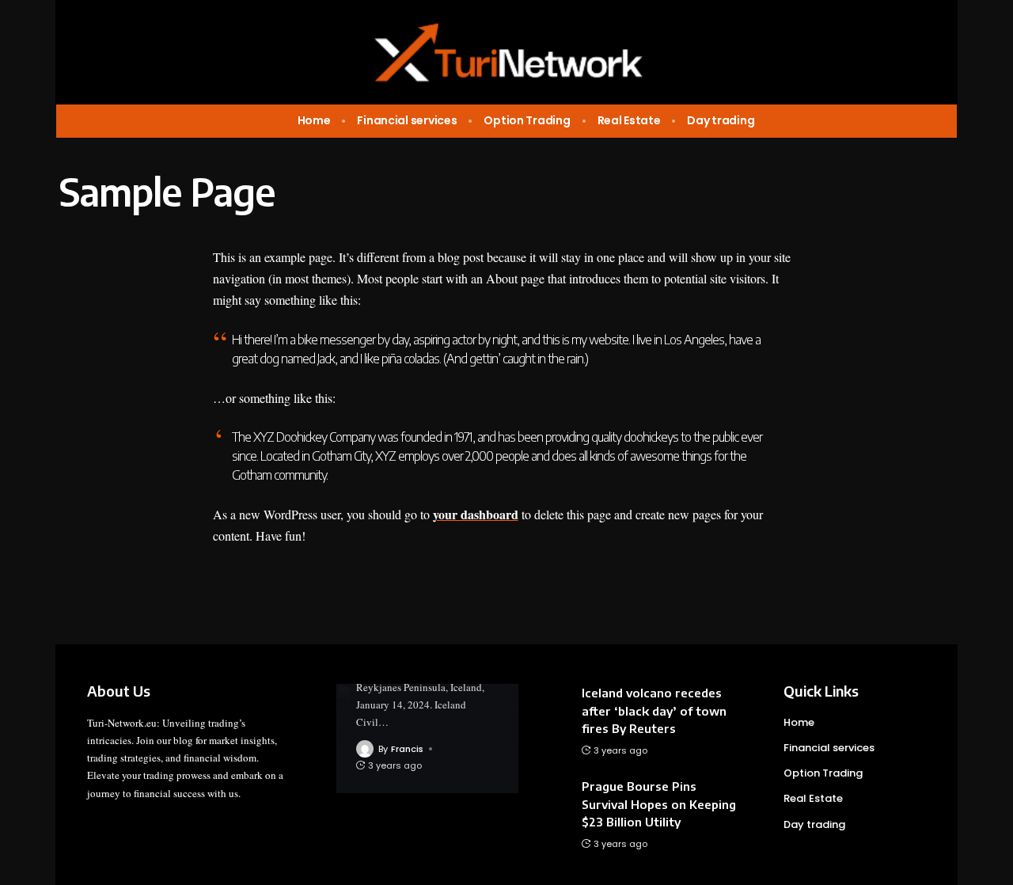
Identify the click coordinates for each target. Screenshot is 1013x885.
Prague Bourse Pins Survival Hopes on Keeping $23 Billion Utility (659, 804)
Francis (407, 749)
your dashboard (475, 514)
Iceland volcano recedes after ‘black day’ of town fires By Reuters (654, 710)
